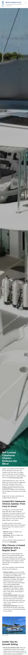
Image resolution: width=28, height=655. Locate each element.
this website (13, 541)
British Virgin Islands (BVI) (16, 477)
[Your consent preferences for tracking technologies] (25, 652)
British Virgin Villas (13, 2)
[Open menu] (25, 3)
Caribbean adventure (7, 487)
